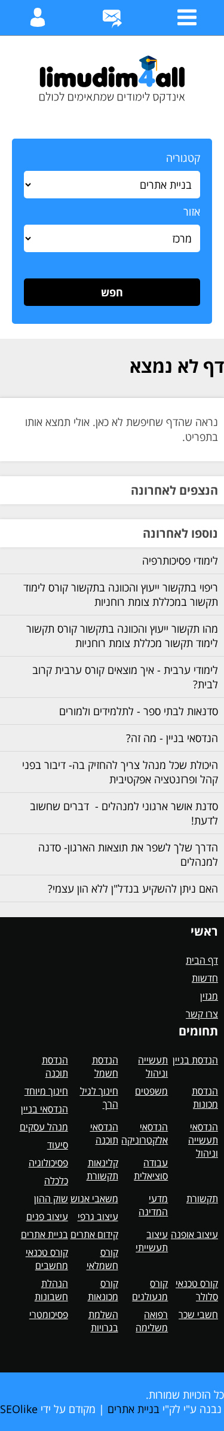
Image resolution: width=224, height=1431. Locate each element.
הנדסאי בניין (44, 1109)
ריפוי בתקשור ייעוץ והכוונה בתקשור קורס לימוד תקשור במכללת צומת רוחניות (120, 594)
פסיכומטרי (48, 1314)
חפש (112, 292)
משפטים (151, 1091)
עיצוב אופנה (194, 1234)
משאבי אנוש (94, 1198)
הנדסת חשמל (105, 1066)
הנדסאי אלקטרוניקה (144, 1133)
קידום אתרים (94, 1234)
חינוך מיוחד (46, 1091)
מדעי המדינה (153, 1205)
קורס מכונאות (103, 1290)
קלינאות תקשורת (102, 1169)
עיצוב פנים (47, 1216)
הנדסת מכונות (205, 1097)
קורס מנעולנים (150, 1290)
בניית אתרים (44, 1234)
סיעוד (57, 1144)
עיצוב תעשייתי (152, 1241)
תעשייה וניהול (153, 1066)
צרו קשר (202, 1014)
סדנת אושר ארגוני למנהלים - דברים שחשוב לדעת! (124, 813)
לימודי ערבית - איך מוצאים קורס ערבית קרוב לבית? (125, 677)
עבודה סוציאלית (151, 1169)
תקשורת (202, 1198)
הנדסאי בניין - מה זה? (172, 738)
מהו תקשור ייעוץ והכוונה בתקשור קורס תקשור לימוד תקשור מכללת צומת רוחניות (122, 635)
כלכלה (56, 1180)
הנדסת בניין (195, 1060)
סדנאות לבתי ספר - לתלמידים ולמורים (138, 711)
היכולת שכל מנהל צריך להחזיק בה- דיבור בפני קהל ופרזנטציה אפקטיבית (120, 772)
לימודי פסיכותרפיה (180, 560)
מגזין (209, 996)
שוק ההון (51, 1198)
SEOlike (19, 1409)
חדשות (205, 978)
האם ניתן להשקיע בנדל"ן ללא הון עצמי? (133, 888)
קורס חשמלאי (102, 1259)
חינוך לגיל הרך (99, 1097)
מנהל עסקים (44, 1126)
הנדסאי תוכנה (104, 1133)
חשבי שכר (198, 1314)
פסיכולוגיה (48, 1162)
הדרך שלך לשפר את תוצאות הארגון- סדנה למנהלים (128, 854)
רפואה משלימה (152, 1321)
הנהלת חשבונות (51, 1290)
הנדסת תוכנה (55, 1066)
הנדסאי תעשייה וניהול (203, 1140)
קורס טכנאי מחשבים (47, 1259)
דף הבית (202, 960)
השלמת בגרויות (103, 1321)
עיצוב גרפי (98, 1216)
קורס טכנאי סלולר (197, 1290)
